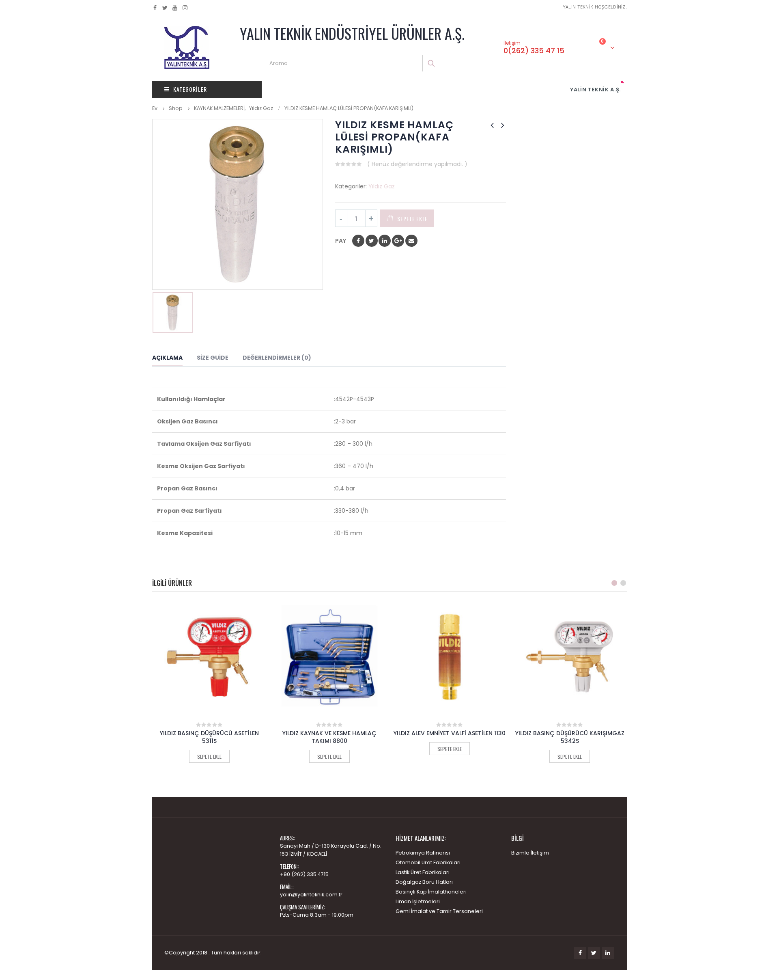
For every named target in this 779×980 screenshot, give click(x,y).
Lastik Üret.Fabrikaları (423, 872)
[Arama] (432, 63)
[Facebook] (155, 7)
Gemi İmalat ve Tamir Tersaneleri (439, 911)
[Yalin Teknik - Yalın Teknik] (186, 47)
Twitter (594, 953)
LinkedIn (385, 241)
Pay (340, 241)
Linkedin (608, 953)
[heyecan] (165, 7)
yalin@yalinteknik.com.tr (311, 894)
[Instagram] (185, 7)
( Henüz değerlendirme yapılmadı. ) (417, 164)
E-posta (411, 241)
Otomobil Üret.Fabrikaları (428, 862)
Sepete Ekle (412, 218)
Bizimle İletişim (530, 852)
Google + (398, 241)
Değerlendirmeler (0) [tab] (277, 358)
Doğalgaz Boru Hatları (424, 882)
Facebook (358, 241)
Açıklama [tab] (167, 358)
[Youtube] (175, 7)
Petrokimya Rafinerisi (423, 852)
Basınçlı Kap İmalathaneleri (431, 891)
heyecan (372, 241)
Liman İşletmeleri (418, 901)
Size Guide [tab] (212, 358)
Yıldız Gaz (381, 186)
